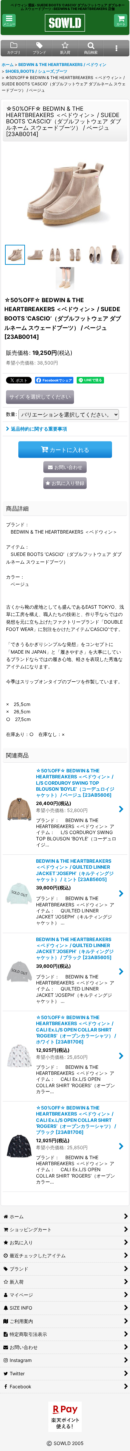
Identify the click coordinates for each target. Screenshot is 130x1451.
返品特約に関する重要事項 (39, 429)
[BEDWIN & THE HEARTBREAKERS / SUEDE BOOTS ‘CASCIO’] (65, 193)
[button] (9, 20)
